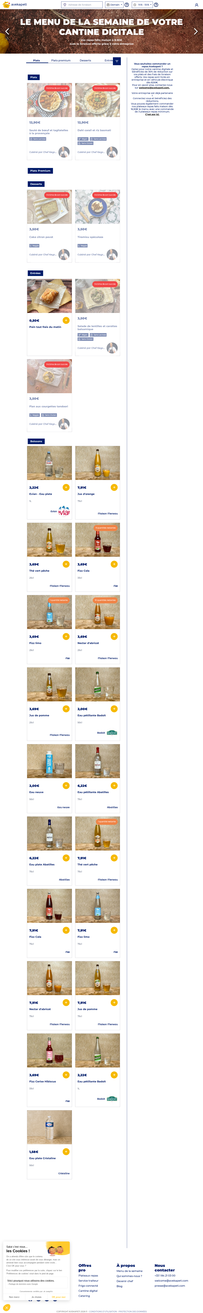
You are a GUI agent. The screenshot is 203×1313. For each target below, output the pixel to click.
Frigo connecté (88, 1285)
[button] (6, 1307)
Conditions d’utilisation (103, 1311)
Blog (119, 1286)
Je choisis (36, 1297)
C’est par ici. (152, 114)
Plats (36, 60)
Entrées (110, 60)
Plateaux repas (88, 1275)
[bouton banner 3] (106, 51)
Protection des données (133, 1311)
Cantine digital (88, 1290)
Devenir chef (125, 1281)
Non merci (14, 1297)
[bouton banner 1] (88, 51)
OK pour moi (58, 1297)
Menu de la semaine (130, 1271)
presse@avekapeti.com (170, 1285)
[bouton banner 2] (97, 51)
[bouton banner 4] (115, 51)
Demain (115, 4)
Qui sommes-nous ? (129, 1276)
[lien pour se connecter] (196, 5)
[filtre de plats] (117, 61)
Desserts (85, 60)
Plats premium (61, 60)
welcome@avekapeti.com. (154, 87)
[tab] (36, 61)
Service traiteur (88, 1280)
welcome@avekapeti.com (171, 1280)
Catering (84, 1295)
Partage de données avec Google (23, 1284)
